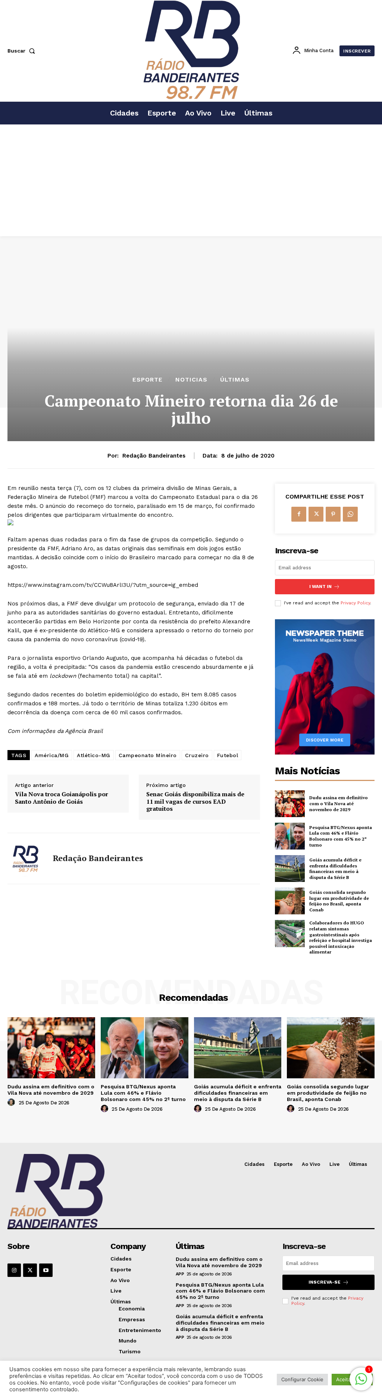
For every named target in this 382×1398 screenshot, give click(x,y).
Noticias (191, 380)
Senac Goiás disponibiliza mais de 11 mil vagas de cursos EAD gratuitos (195, 801)
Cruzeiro (197, 755)
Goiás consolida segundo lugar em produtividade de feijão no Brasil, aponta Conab (339, 901)
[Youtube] (46, 1270)
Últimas (235, 380)
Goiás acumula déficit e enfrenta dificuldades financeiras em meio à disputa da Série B (335, 868)
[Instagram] (14, 1270)
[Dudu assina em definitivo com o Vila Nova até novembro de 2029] (290, 803)
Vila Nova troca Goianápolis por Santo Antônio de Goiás (61, 798)
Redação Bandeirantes (153, 455)
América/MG (52, 755)
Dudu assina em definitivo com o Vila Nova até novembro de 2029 (338, 803)
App (180, 1274)
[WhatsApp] (350, 514)
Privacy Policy (355, 602)
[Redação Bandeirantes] (25, 858)
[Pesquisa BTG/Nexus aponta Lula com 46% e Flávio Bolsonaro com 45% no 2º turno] (290, 836)
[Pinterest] (333, 514)
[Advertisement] (191, 180)
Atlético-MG (93, 755)
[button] (22, 50)
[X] (316, 514)
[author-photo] (12, 1102)
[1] (361, 1383)
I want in (320, 586)
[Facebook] (298, 514)
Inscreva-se (325, 1282)
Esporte (147, 380)
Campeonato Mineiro (148, 755)
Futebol (227, 755)
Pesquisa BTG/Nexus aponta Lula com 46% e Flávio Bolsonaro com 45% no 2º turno (340, 836)
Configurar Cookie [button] (302, 1379)
